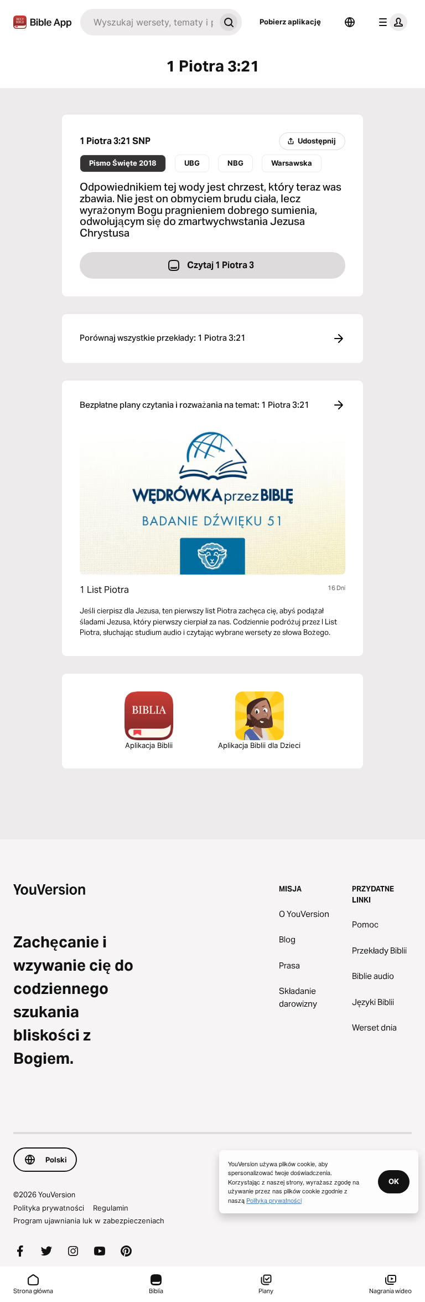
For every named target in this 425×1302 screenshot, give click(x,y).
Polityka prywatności (48, 1207)
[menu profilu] (391, 22)
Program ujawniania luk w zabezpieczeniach (88, 1220)
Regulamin (110, 1207)
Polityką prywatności (274, 1200)
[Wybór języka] (350, 22)
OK (393, 1181)
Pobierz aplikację (290, 21)
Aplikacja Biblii (149, 745)
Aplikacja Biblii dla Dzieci (259, 745)
